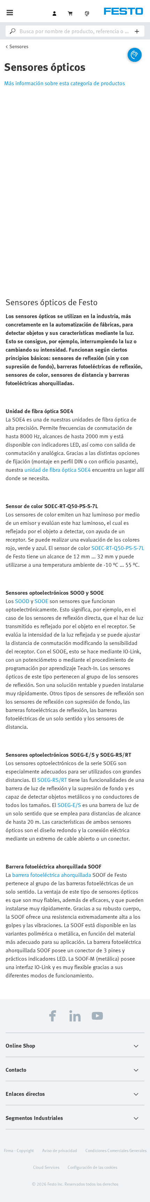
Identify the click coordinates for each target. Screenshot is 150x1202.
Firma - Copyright (19, 1150)
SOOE (41, 601)
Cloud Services (46, 1167)
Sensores (18, 46)
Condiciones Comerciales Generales (116, 1150)
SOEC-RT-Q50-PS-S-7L (117, 548)
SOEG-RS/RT (52, 780)
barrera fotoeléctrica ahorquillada (51, 875)
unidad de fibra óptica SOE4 (57, 470)
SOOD (22, 601)
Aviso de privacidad (59, 1150)
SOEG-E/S (69, 805)
